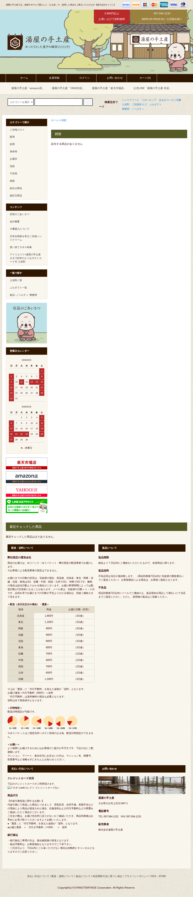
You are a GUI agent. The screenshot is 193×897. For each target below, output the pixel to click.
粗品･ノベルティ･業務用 (23, 295)
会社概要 (15, 221)
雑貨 (63, 120)
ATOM (162, 876)
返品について (83, 876)
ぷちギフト (155, 104)
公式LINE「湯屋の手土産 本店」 (152, 88)
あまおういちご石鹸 (170, 100)
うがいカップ (149, 100)
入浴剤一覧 (16, 280)
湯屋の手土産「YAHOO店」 (68, 88)
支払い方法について (38, 876)
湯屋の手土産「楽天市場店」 (109, 88)
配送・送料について (62, 876)
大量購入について (19, 229)
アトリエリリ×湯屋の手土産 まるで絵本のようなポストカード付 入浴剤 (26, 258)
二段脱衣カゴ (139, 104)
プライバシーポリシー (136, 876)
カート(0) (145, 77)
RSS (153, 876)
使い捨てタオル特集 (21, 247)
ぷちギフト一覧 (18, 287)
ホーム (24, 77)
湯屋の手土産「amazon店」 (28, 88)
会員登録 (54, 77)
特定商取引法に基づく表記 (107, 876)
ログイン (84, 77)
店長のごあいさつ (19, 214)
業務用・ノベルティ (133, 109)
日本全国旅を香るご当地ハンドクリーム (26, 238)
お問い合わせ (115, 77)
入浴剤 (125, 104)
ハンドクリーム (130, 100)
